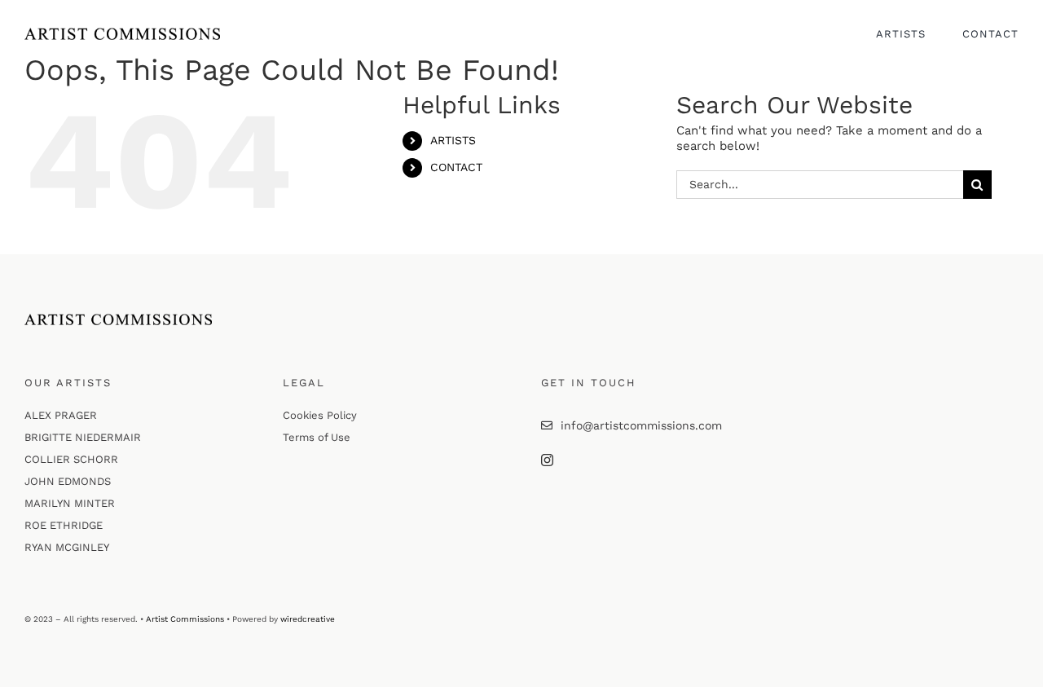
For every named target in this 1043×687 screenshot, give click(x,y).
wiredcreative (307, 618)
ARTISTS (453, 140)
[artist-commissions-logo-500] (122, 33)
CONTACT (456, 167)
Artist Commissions (185, 618)
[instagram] (547, 460)
